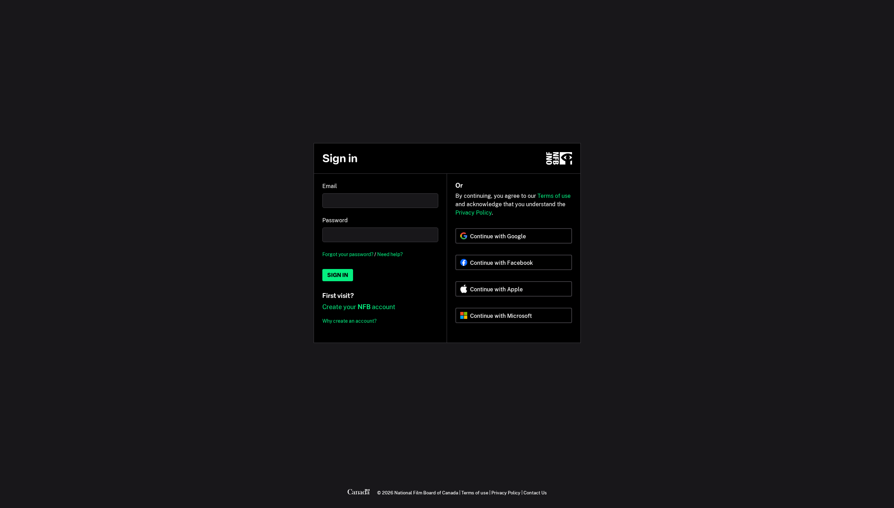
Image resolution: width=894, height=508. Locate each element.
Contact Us (535, 492)
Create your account (358, 307)
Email (329, 186)
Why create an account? (349, 321)
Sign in (337, 275)
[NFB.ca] (559, 158)
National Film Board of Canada (426, 492)
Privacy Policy (473, 212)
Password (335, 220)
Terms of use (554, 196)
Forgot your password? (347, 254)
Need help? (390, 254)
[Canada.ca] (358, 492)
